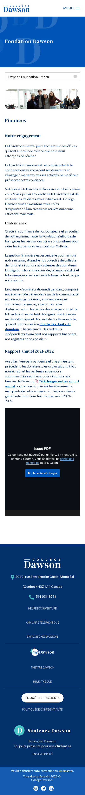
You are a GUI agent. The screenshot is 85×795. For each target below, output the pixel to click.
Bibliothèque (42, 681)
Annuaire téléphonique (42, 622)
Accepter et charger (44, 473)
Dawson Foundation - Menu (28, 77)
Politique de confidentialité (42, 709)
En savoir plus (42, 754)
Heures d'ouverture (42, 608)
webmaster (66, 770)
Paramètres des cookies (42, 698)
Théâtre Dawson (42, 667)
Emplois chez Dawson (42, 636)
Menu (77, 8)
